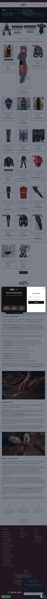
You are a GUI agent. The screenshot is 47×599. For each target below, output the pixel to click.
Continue (36, 302)
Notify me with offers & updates (35, 299)
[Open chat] (44, 596)
